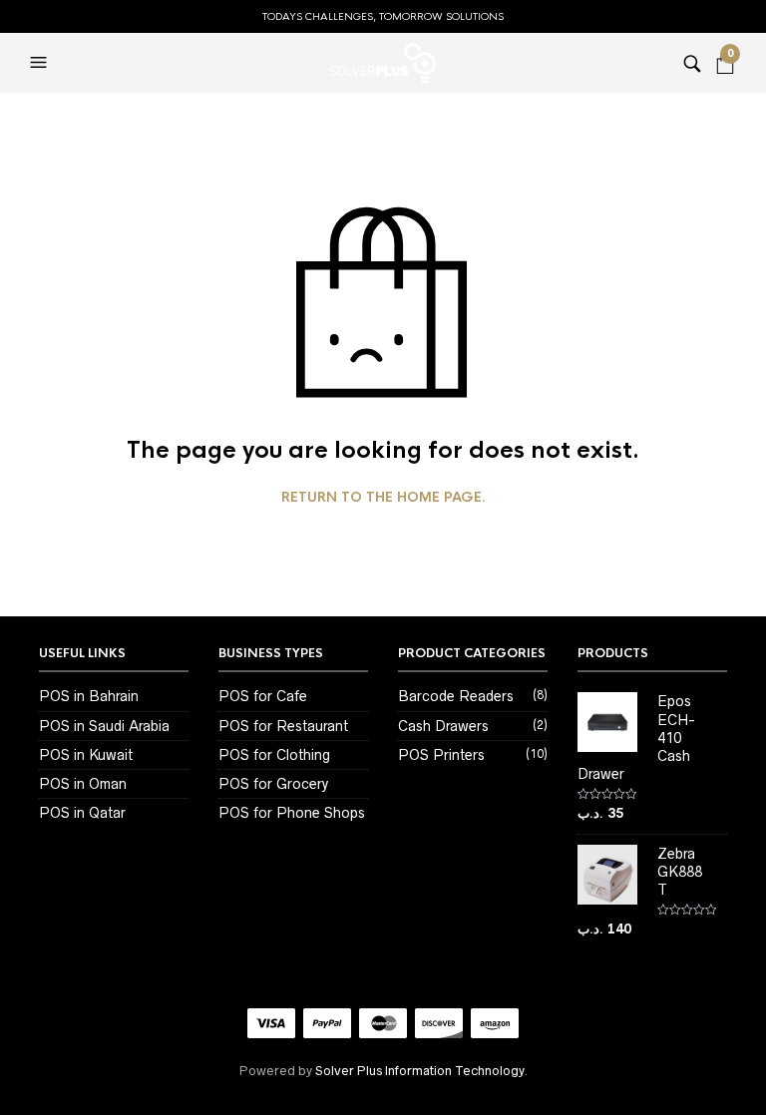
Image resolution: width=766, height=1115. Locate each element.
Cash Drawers (443, 726)
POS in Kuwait (86, 755)
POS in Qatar (82, 813)
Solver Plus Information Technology (419, 1070)
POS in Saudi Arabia (104, 726)
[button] (41, 63)
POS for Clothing (274, 755)
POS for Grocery (273, 784)
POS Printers (441, 755)
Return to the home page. (383, 498)
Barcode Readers (456, 696)
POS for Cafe (262, 696)
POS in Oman (83, 784)
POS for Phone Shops (291, 813)
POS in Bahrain (89, 696)
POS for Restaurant (283, 726)
